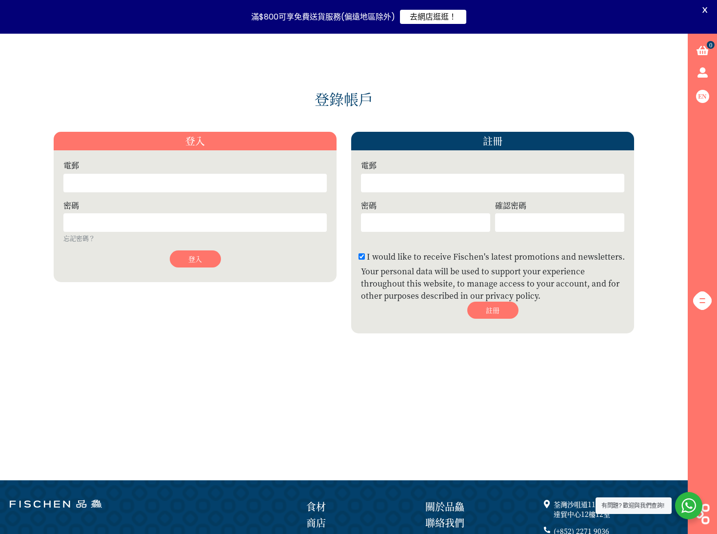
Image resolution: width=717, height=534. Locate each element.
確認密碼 (510, 205)
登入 (195, 259)
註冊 (492, 310)
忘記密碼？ (79, 238)
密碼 (71, 205)
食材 (316, 506)
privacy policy (511, 295)
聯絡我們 (444, 522)
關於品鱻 (444, 506)
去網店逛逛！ (433, 16)
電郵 (71, 165)
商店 (316, 522)
